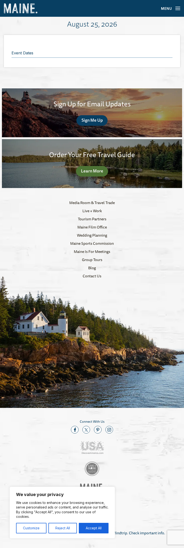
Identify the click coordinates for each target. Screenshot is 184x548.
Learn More (92, 170)
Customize (31, 528)
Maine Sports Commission (92, 243)
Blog (92, 268)
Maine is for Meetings (92, 251)
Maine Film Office (92, 227)
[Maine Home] (20, 8)
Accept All (94, 528)
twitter (86, 430)
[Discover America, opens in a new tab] (92, 447)
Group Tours (92, 260)
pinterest (98, 430)
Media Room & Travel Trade (92, 203)
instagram (109, 430)
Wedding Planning (92, 235)
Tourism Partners (92, 219)
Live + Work (92, 211)
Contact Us (92, 276)
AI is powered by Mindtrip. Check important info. (125, 533)
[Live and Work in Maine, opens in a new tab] (92, 469)
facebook (75, 430)
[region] (62, 512)
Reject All (62, 528)
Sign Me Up (92, 120)
